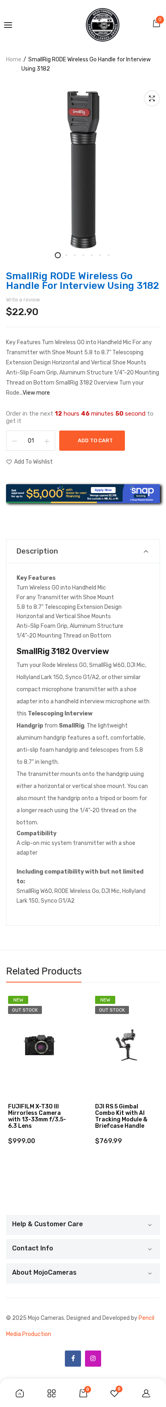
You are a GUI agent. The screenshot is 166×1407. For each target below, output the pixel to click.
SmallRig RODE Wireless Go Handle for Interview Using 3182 (82, 280)
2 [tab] (66, 255)
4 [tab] (83, 255)
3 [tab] (75, 255)
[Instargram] (93, 1359)
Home (13, 59)
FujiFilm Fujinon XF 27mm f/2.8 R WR (121, 1110)
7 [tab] (108, 255)
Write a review (23, 300)
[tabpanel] (83, 169)
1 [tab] (58, 255)
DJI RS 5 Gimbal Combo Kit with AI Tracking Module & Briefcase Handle (34, 1116)
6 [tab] (100, 255)
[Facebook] (73, 1359)
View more (36, 392)
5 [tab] (91, 255)
